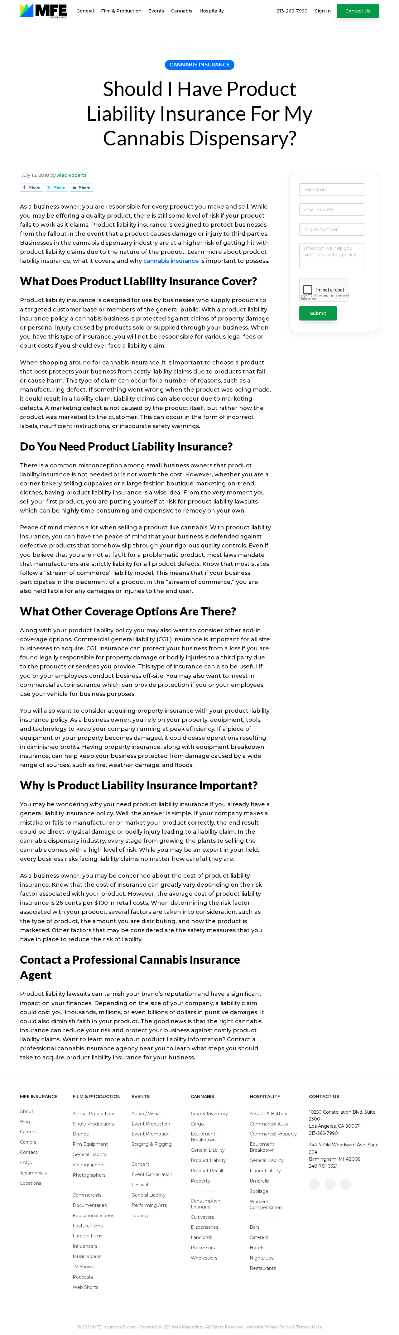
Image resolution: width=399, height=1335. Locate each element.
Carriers (28, 1142)
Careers (28, 1132)
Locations (30, 1183)
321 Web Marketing (182, 1326)
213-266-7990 (323, 1133)
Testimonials (33, 1173)
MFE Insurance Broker (114, 1326)
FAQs (26, 1162)
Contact (28, 1152)
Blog (25, 1122)
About (26, 1111)
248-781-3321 (323, 1166)
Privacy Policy (277, 1326)
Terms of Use (309, 1326)
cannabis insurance (171, 261)
